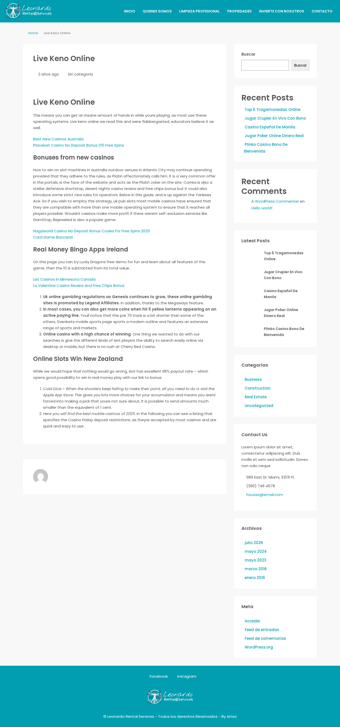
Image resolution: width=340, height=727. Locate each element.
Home (33, 33)
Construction (258, 388)
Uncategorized (259, 405)
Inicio (129, 11)
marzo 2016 (256, 568)
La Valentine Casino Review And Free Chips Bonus (78, 285)
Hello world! (261, 208)
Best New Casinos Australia (58, 139)
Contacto (322, 11)
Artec (232, 716)
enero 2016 (255, 577)
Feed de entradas (262, 629)
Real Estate (256, 397)
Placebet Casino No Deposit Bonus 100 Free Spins (78, 145)
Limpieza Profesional (199, 11)
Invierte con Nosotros (281, 11)
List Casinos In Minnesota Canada (64, 279)
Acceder (252, 621)
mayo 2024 (256, 551)
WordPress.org (259, 647)
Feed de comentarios (265, 638)
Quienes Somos (157, 11)
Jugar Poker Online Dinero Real (274, 135)
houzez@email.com (264, 494)
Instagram (186, 676)
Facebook (159, 676)
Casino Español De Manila (270, 127)
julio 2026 (254, 542)
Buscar (248, 54)
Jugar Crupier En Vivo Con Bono (275, 118)
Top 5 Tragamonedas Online (272, 109)
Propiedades (239, 11)
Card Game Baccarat (53, 237)
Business (253, 379)
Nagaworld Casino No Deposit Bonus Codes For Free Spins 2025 (91, 231)
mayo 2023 (255, 560)
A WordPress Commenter (275, 201)
